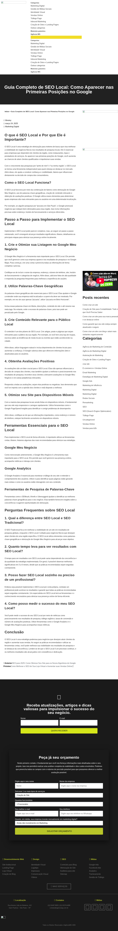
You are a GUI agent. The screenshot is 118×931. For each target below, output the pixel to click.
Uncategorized (89, 420)
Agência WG (35, 34)
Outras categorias (38, 28)
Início (7, 111)
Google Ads (87, 381)
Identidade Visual (38, 12)
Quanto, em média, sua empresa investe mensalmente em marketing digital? (46, 819)
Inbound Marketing (38, 22)
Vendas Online (37, 15)
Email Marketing (89, 373)
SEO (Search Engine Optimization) (97, 411)
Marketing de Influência (92, 385)
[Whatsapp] (102, 907)
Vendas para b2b (90, 428)
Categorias (35, 3)
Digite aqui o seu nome (24, 781)
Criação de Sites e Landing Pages (45, 25)
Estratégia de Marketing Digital (95, 377)
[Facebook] (87, 907)
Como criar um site (90, 305)
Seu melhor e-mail (22, 809)
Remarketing (88, 403)
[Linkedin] (109, 907)
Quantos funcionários (23, 800)
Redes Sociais (89, 398)
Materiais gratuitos (38, 31)
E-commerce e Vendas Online (95, 368)
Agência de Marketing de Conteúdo (97, 347)
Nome (23, 718)
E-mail (62, 718)
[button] (56, 37)
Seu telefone (65, 809)
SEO (85, 407)
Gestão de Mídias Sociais (41, 9)
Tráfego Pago (36, 18)
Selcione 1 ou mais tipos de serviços (30, 791)
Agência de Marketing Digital (94, 351)
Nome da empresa (67, 781)
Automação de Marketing (93, 355)
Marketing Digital (37, 6)
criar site (86, 364)
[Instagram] (95, 907)
